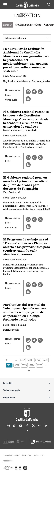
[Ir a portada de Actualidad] (27, 15)
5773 (24, 365)
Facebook (27, 425)
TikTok (14, 425)
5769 (37, 360)
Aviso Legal (26, 455)
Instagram (8, 425)
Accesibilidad (8, 461)
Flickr (39, 425)
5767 (22, 360)
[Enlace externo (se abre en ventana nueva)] (20, 468)
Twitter (33, 425)
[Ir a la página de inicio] (27, 4)
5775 (39, 365)
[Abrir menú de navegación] (5, 4)
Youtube (21, 425)
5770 (45, 360)
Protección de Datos (11, 455)
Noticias (7, 24)
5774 (32, 365)
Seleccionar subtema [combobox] (15, 38)
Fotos (7, 95)
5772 (16, 365)
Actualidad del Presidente (28, 24)
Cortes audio (11, 100)
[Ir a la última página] (27, 371)
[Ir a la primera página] (9, 360)
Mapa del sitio (39, 455)
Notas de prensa (12, 90)
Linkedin (46, 425)
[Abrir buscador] (49, 4)
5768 (30, 360)
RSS (27, 430)
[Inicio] (27, 414)
